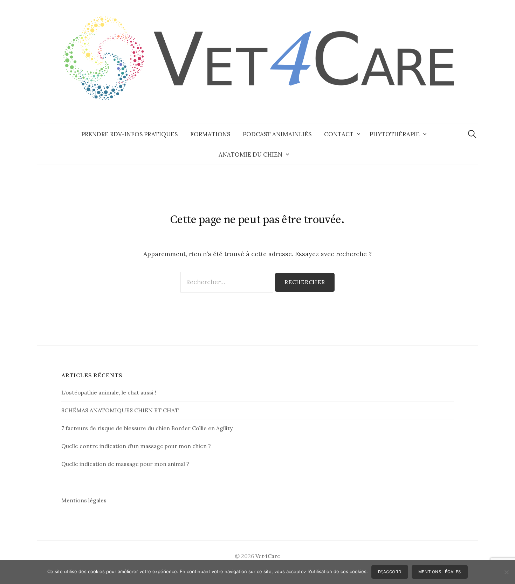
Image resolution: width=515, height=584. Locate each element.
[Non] (506, 572)
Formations (210, 134)
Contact (338, 134)
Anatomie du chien (250, 154)
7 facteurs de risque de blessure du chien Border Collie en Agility (147, 428)
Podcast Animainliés (277, 134)
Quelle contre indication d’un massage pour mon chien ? (136, 445)
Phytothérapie (395, 134)
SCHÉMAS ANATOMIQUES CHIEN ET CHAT (120, 410)
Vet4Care (267, 555)
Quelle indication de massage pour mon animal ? (125, 463)
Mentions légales (84, 500)
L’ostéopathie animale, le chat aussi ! (108, 392)
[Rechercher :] (472, 134)
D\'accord (389, 571)
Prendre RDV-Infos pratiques (129, 134)
